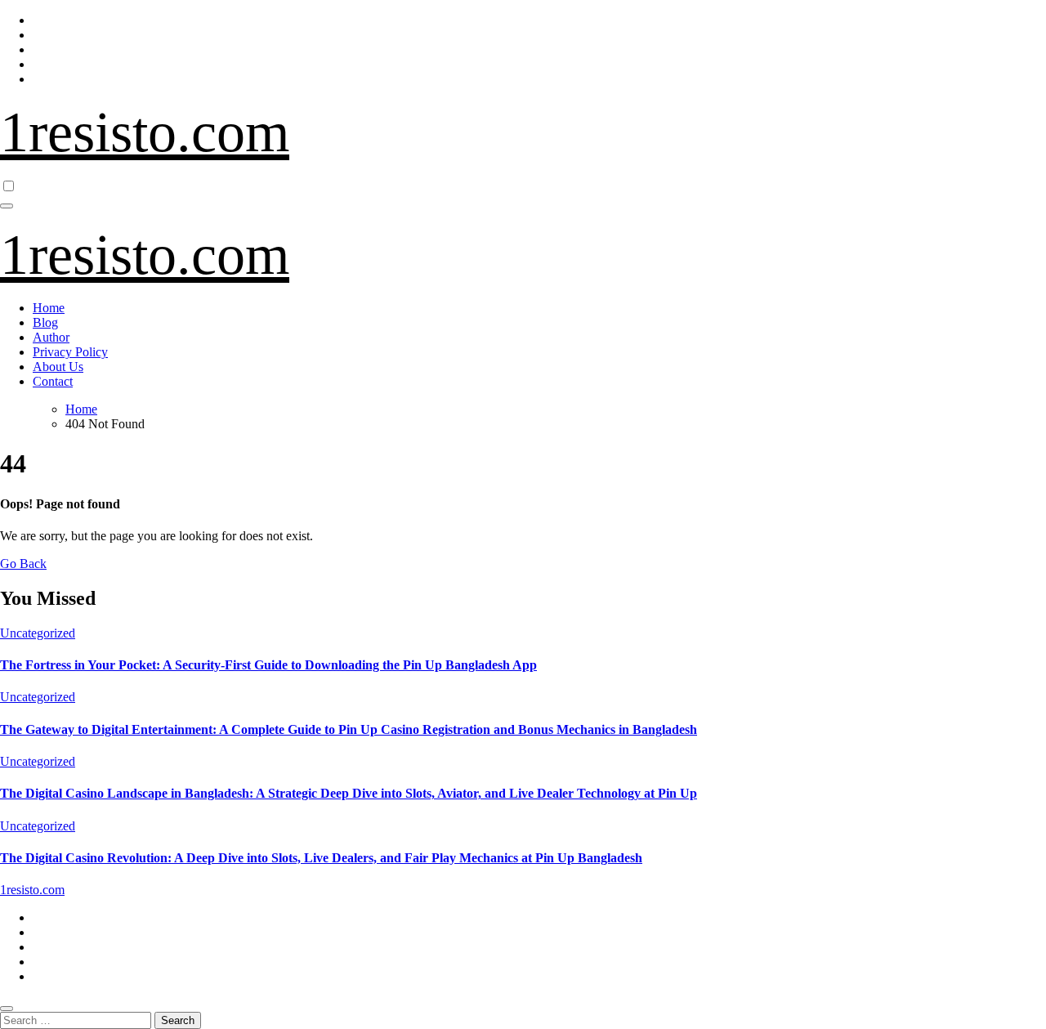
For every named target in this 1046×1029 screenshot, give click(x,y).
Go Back (23, 563)
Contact (53, 381)
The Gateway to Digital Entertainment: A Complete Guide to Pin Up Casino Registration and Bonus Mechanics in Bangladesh (348, 729)
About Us (58, 367)
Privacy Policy (70, 352)
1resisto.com (144, 132)
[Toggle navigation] (6, 206)
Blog (45, 322)
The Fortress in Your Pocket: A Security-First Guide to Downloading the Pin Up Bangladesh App (268, 665)
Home (49, 308)
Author (51, 337)
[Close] (6, 1008)
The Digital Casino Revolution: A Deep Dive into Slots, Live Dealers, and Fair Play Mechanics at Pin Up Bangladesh (321, 858)
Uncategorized (37, 633)
